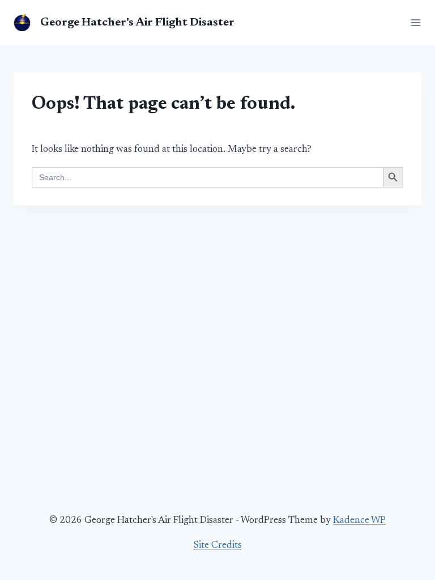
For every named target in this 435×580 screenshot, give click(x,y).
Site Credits (218, 546)
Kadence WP (359, 521)
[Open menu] (413, 22)
